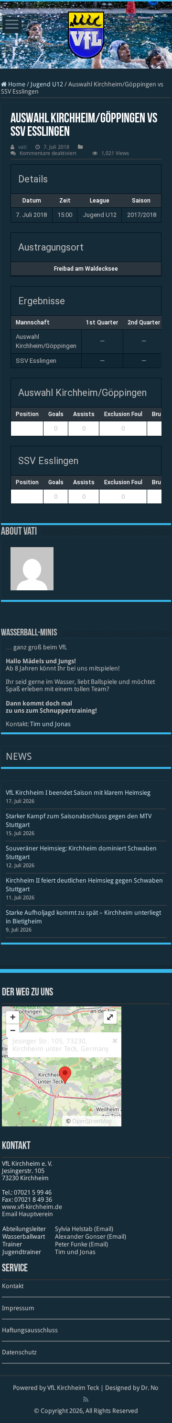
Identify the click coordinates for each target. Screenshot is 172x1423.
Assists (84, 414)
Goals (56, 414)
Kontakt (12, 1286)
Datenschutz (19, 1352)
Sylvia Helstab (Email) (84, 1228)
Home (16, 84)
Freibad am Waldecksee (86, 268)
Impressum (18, 1308)
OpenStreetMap (92, 1121)
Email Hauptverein (27, 1214)
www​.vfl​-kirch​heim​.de (32, 1206)
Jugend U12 (47, 84)
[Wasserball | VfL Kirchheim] (86, 33)
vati (22, 147)
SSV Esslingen (36, 360)
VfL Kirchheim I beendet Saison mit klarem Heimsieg (78, 792)
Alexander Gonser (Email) (90, 1236)
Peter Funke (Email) (81, 1244)
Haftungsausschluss (30, 1330)
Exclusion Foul (123, 414)
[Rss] (85, 1399)
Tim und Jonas (50, 724)
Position (27, 414)
